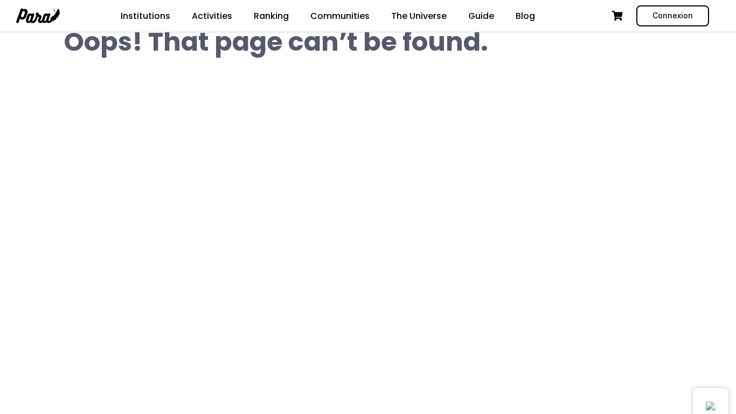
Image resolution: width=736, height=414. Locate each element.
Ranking (271, 16)
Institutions (145, 16)
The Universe (419, 16)
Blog (525, 16)
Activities (212, 16)
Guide (481, 16)
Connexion (672, 15)
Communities (340, 16)
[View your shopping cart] (619, 16)
